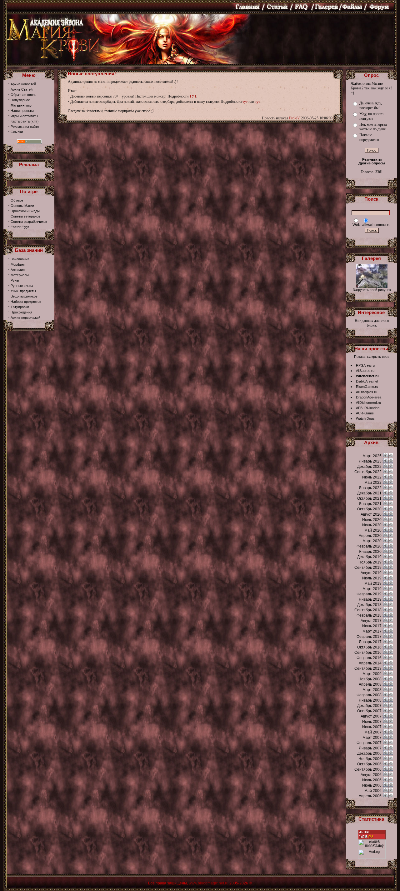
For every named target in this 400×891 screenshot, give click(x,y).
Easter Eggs (20, 227)
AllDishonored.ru (368, 402)
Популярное (20, 100)
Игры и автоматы (24, 116)
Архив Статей (21, 89)
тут (245, 101)
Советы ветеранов (25, 216)
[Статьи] (391, 456)
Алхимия (18, 270)
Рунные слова (22, 286)
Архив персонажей (25, 317)
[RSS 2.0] (29, 142)
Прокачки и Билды (25, 211)
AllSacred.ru (365, 371)
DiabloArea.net (367, 381)
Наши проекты (22, 111)
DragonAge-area (368, 397)
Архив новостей (23, 84)
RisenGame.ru (367, 386)
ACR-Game (365, 413)
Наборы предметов (26, 301)
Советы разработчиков (29, 221)
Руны (15, 280)
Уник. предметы (23, 291)
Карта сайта (20, 121)
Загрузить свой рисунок (372, 290)
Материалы (20, 275)
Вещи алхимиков (24, 296)
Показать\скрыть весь (371, 356)
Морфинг (18, 264)
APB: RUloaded (367, 408)
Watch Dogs (365, 418)
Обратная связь (23, 95)
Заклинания (20, 259)
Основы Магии (22, 206)
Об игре (17, 200)
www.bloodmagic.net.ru (208, 883)
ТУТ (192, 96)
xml (34, 121)
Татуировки (20, 307)
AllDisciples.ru (366, 392)
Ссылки (17, 132)
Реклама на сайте (25, 126)
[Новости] (385, 456)
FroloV (294, 118)
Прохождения (21, 312)
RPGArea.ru (365, 365)
